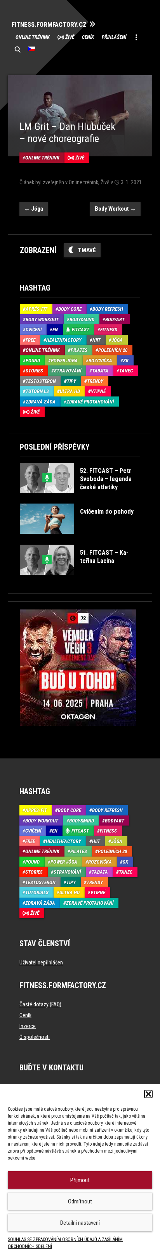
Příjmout (80, 1180)
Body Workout (115, 208)
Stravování (67, 371)
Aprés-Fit (36, 309)
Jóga (33, 208)
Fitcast (80, 329)
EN (55, 329)
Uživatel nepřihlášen (41, 962)
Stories (34, 371)
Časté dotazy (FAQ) (40, 1004)
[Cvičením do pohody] (77, 539)
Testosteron (41, 381)
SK (126, 361)
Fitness (108, 329)
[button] (148, 1094)
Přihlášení (114, 37)
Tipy (71, 381)
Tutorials (37, 391)
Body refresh (107, 309)
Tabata (100, 371)
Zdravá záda (41, 402)
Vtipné (98, 391)
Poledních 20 (112, 350)
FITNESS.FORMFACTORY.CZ (49, 24)
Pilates (79, 350)
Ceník (88, 37)
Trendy (95, 381)
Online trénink (33, 37)
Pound (33, 361)
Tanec (126, 371)
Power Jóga (64, 361)
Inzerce (27, 1026)
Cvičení (34, 329)
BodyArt (115, 319)
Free (30, 340)
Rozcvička (100, 361)
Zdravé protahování (90, 402)
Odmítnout (80, 1201)
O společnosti (34, 1037)
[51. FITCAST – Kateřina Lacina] (79, 580)
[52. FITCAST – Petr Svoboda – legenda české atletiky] (79, 498)
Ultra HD (70, 391)
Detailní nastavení (80, 1222)
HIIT (96, 340)
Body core (70, 309)
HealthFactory (64, 340)
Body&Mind (82, 319)
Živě (69, 37)
